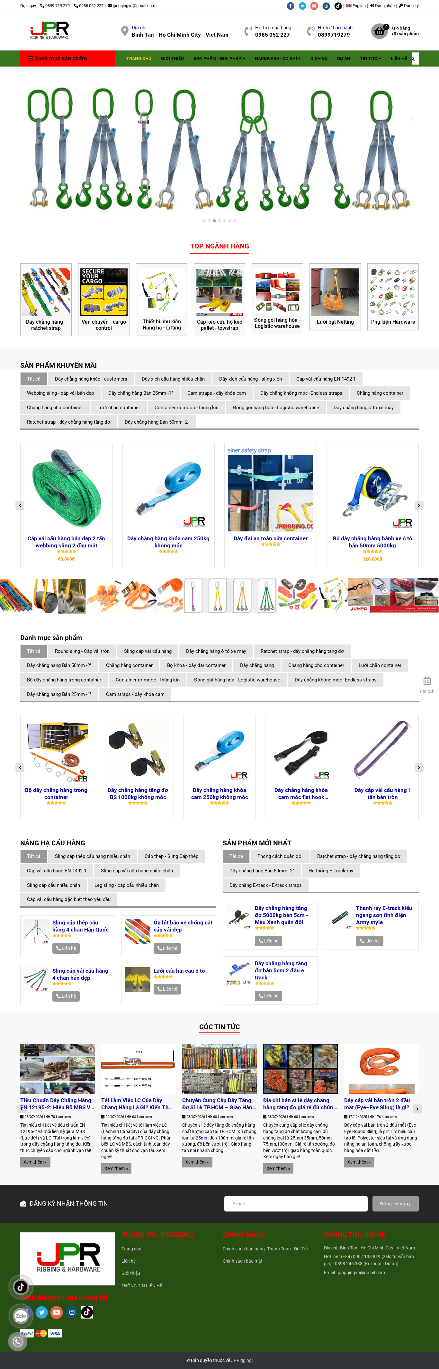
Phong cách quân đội (280, 856)
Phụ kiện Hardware (393, 322)
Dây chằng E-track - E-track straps (265, 885)
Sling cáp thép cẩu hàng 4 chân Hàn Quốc (80, 926)
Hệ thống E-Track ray (331, 871)
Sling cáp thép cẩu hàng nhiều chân (92, 856)
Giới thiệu (130, 1273)
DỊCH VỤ (318, 58)
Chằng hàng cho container (55, 407)
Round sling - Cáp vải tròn (82, 651)
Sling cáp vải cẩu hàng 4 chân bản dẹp (80, 974)
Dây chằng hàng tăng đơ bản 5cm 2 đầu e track (281, 970)
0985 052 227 (91, 5)
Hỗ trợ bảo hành (335, 28)
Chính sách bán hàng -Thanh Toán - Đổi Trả (265, 1248)
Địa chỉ (139, 28)
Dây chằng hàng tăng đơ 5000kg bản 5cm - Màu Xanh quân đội (281, 915)
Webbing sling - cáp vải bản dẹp (60, 393)
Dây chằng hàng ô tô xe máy (364, 407)
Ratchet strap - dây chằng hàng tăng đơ (68, 422)
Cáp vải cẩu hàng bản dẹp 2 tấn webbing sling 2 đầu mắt (66, 542)
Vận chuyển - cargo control (104, 325)
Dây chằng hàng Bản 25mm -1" (140, 393)
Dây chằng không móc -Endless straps (301, 393)
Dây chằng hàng (257, 665)
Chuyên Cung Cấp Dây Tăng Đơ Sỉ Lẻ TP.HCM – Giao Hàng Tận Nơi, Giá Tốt (218, 1104)
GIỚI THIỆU (172, 58)
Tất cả (33, 379)
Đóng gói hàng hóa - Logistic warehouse (277, 323)
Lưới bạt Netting (335, 322)
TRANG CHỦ (138, 58)
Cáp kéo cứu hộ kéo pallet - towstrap (219, 325)
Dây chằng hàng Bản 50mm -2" (157, 422)
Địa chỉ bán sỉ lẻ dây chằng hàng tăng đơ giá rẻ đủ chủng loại (299, 1104)
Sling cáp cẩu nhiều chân (53, 885)
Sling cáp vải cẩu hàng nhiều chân (137, 871)
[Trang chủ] (49, 31)
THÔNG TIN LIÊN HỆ (141, 1285)
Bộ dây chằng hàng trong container (64, 680)
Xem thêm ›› (35, 1162)
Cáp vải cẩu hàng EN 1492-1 (326, 379)
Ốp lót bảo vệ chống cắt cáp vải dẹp (183, 926)
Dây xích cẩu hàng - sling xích (250, 379)
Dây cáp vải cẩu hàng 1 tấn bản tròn (382, 793)
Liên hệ (128, 1261)
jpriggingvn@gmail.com (134, 5)
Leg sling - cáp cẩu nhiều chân (126, 885)
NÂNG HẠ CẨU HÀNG (52, 843)
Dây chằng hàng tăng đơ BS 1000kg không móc (138, 793)
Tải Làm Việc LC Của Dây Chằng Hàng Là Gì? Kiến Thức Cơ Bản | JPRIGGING (138, 1104)
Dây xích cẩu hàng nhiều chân (173, 379)
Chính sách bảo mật (243, 1261)
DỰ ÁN (343, 58)
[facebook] (293, 5)
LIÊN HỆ (399, 58)
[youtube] (316, 5)
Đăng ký (411, 5)
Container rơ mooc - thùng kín (187, 407)
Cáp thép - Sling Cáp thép (171, 856)
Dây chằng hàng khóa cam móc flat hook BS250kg (301, 794)
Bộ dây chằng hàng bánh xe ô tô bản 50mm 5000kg (372, 542)
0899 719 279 (58, 5)
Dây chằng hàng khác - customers (91, 379)
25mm (202, 1137)
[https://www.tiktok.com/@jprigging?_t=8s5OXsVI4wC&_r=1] (339, 5)
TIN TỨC (369, 58)
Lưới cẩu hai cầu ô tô (179, 971)
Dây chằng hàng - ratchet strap (46, 325)
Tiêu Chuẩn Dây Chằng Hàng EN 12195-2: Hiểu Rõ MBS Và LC (56, 1104)
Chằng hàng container (380, 393)
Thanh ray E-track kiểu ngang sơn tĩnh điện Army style (384, 915)
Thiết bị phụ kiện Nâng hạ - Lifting (162, 325)
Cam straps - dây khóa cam (216, 393)
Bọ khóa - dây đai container (196, 665)
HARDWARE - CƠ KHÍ (276, 58)
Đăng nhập (384, 5)
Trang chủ (131, 1248)
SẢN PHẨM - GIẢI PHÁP (217, 58)
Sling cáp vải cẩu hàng (148, 651)
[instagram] (328, 5)
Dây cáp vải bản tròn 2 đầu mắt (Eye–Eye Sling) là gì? (377, 1104)
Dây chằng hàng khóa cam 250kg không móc (168, 542)
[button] (357, 5)
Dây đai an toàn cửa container (271, 538)
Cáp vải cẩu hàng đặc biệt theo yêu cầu (69, 899)
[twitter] (304, 5)
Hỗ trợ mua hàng (273, 28)
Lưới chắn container (118, 407)
